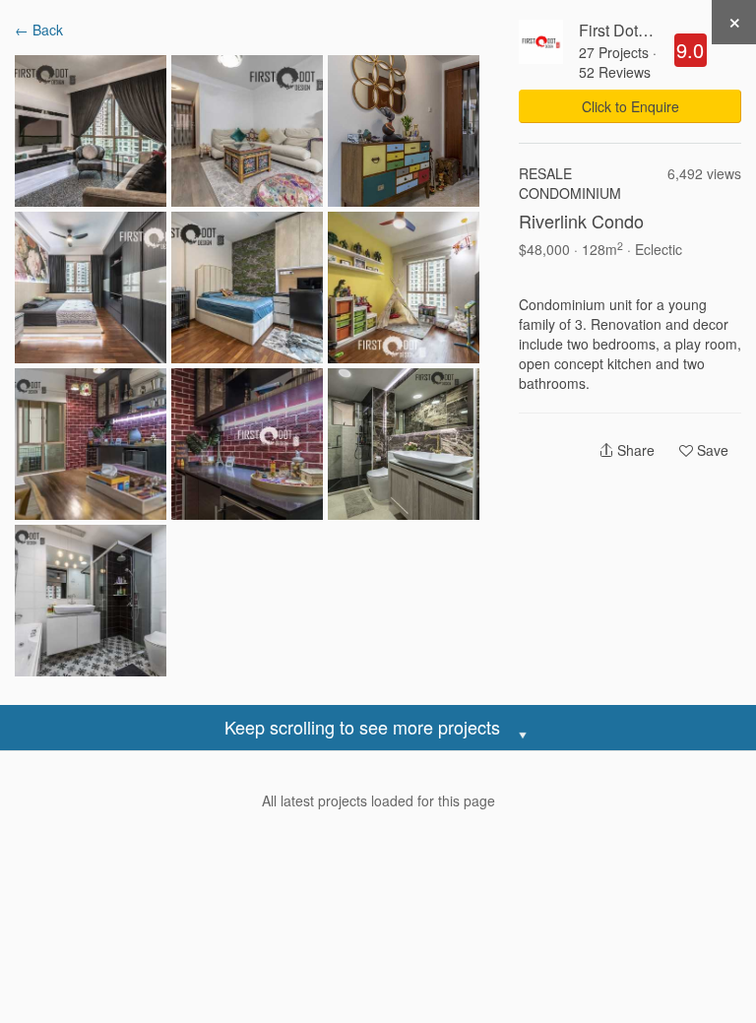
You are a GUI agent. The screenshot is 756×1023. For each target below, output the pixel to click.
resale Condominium (570, 183)
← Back (39, 29)
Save (710, 450)
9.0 (690, 49)
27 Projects (614, 52)
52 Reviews (615, 72)
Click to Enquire (630, 106)
